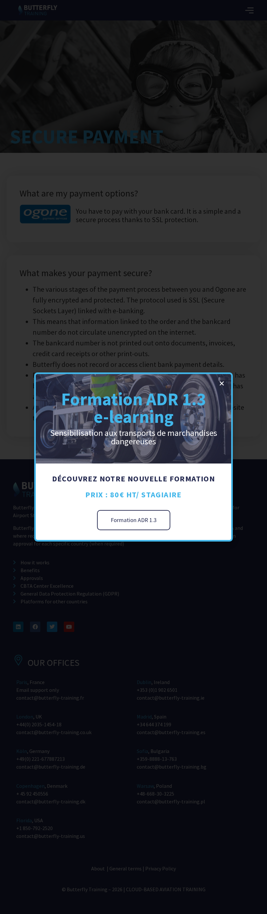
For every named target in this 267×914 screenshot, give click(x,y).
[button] (222, 383)
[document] (133, 457)
